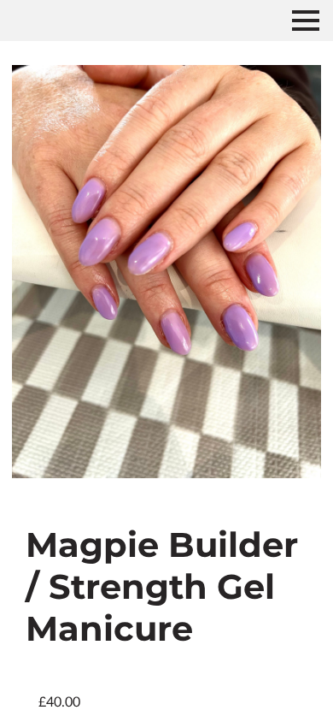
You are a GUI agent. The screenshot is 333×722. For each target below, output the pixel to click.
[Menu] (305, 20)
